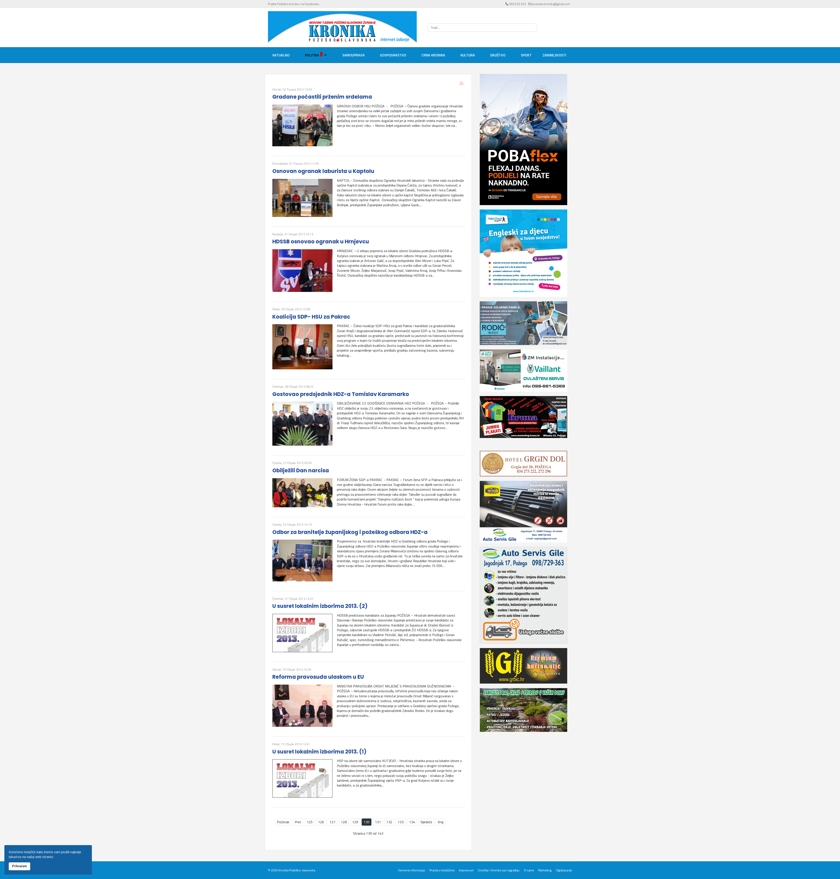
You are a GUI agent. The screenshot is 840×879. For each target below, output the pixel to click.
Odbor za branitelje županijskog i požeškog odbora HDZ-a (350, 532)
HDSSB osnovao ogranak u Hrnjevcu (320, 241)
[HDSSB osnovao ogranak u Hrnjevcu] (302, 270)
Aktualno (281, 55)
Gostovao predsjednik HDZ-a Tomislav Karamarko (340, 394)
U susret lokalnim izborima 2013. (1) (319, 751)
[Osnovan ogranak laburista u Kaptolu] (302, 198)
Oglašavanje (564, 870)
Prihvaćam (19, 866)
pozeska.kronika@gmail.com (551, 4)
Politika (312, 55)
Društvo (498, 55)
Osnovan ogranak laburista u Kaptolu (323, 171)
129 (355, 822)
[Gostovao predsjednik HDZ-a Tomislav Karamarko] (302, 424)
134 (412, 822)
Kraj (440, 822)
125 (310, 822)
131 (378, 822)
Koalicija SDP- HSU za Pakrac (311, 316)
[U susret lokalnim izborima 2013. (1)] (302, 778)
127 (332, 822)
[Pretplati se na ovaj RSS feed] (461, 83)
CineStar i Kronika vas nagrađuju (499, 870)
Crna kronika (433, 55)
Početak (283, 822)
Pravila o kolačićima (442, 870)
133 (401, 822)
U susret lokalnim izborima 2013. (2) (320, 606)
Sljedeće (426, 822)
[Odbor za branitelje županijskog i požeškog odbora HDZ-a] (302, 560)
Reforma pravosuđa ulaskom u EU (318, 676)
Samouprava (353, 55)
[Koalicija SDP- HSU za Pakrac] (302, 346)
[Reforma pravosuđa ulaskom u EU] (302, 706)
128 (344, 822)
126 (321, 822)
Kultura (467, 55)
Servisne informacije (411, 870)
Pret (298, 822)
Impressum (466, 870)
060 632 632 (517, 4)
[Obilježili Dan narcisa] (302, 493)
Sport (526, 55)
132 (389, 822)
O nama (529, 870)
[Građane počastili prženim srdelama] (302, 125)
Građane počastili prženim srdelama (322, 96)
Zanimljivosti (554, 55)
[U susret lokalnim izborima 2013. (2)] (302, 633)
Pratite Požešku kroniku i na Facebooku (293, 4)
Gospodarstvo (393, 55)
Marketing (544, 870)
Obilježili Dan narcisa (300, 470)
